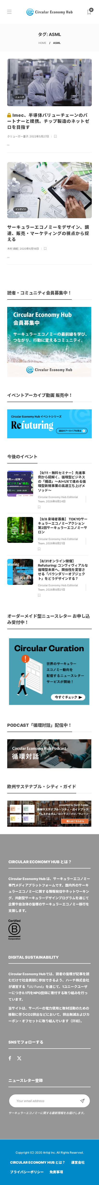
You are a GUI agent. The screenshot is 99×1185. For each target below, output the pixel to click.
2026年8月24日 (56, 501)
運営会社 (78, 1162)
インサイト (20, 209)
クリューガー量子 (17, 136)
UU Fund (35, 987)
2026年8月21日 (55, 543)
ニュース (19, 97)
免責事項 (56, 1172)
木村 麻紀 (13, 248)
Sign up (82, 1101)
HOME (42, 43)
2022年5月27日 (39, 136)
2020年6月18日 (29, 248)
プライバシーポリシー (27, 1172)
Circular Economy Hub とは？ (37, 1162)
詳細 (75, 1021)
